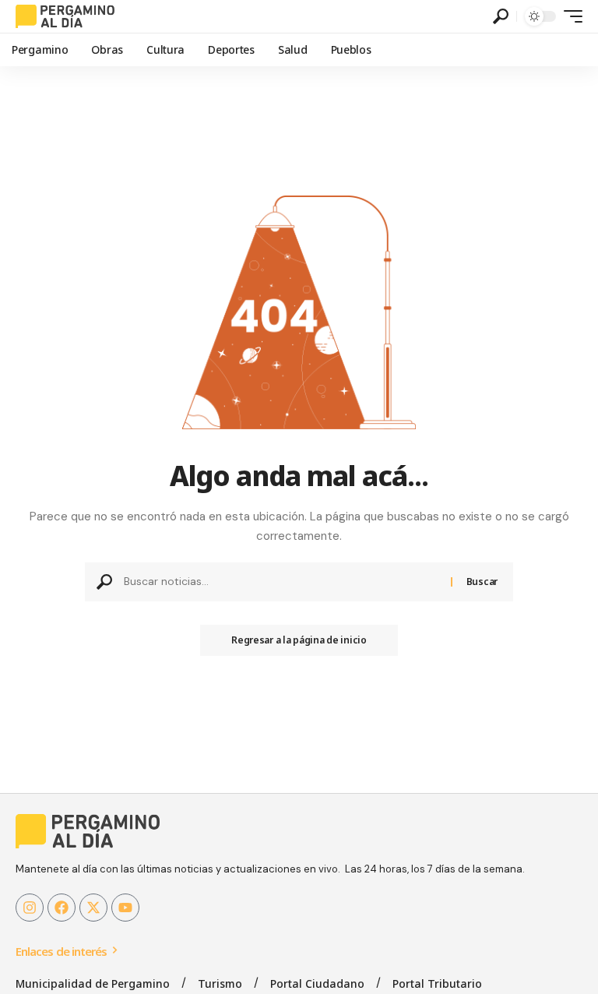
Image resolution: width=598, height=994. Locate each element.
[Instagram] (30, 908)
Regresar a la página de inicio (299, 640)
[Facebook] (61, 908)
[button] (500, 16)
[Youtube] (125, 908)
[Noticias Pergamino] (65, 16)
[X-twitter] (93, 908)
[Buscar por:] (281, 581)
